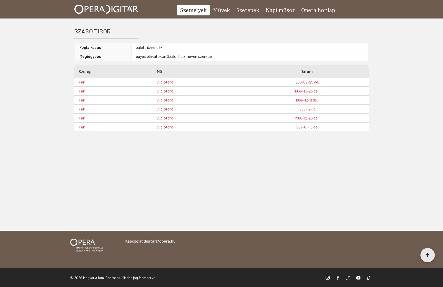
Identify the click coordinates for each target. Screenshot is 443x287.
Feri (82, 81)
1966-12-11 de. (307, 99)
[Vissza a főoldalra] (86, 246)
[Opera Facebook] (338, 277)
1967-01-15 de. (306, 126)
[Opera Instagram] (328, 277)
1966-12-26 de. (307, 117)
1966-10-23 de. (307, 90)
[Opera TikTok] (369, 277)
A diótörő (165, 81)
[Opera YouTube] (358, 277)
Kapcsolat (150, 240)
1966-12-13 (306, 108)
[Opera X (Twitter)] (348, 277)
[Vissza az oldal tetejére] (427, 255)
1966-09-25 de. (306, 81)
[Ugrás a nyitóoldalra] (106, 9)
